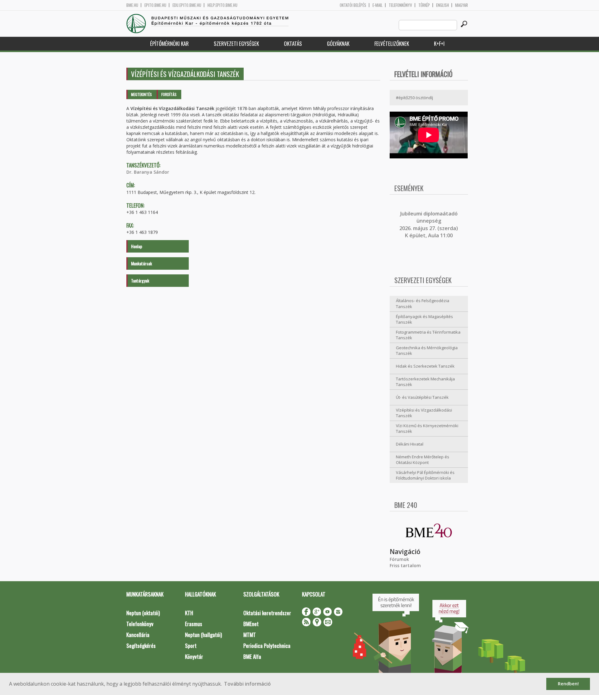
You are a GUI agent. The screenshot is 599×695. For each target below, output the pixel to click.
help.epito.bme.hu (222, 5)
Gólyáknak (338, 43)
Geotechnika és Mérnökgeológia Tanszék (427, 350)
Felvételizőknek (391, 43)
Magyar (461, 5)
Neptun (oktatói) (143, 613)
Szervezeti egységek (236, 43)
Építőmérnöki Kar (169, 43)
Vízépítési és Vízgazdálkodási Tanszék (424, 413)
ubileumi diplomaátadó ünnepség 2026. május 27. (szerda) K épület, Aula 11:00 (428, 224)
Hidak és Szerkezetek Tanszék (425, 366)
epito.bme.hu (155, 5)
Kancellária (137, 635)
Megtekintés (141, 94)
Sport (191, 645)
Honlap (136, 246)
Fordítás (169, 94)
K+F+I (439, 43)
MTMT (249, 635)
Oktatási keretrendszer (267, 613)
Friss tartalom (405, 565)
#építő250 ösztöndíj (414, 97)
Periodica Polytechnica (266, 645)
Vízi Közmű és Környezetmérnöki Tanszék (427, 428)
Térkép (424, 5)
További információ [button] (247, 683)
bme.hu (132, 5)
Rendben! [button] (568, 684)
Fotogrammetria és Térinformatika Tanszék (428, 335)
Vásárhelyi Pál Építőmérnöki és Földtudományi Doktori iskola (425, 475)
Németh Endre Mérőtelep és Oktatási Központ (422, 460)
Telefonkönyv (400, 5)
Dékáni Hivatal (409, 444)
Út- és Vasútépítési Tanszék (422, 397)
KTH (189, 613)
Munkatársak (141, 263)
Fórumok (399, 559)
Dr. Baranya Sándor (147, 172)
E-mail (377, 5)
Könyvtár (194, 656)
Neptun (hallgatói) (203, 635)
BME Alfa (252, 656)
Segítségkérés (141, 645)
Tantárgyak (140, 280)
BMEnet (251, 624)
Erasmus (193, 624)
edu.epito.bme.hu (187, 5)
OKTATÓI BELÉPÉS (353, 5)
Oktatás (293, 43)
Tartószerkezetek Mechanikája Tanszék (425, 382)
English (442, 5)
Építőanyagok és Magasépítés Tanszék (424, 319)
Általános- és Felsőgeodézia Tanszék (422, 303)
